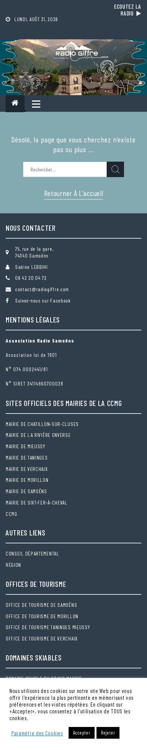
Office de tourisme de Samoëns (41, 605)
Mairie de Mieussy (25, 446)
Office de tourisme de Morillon (42, 616)
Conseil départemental (32, 553)
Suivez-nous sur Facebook (43, 300)
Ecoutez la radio (127, 10)
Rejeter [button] (108, 733)
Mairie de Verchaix (27, 469)
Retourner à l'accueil (73, 193)
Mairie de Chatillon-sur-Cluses (42, 424)
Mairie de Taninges (27, 457)
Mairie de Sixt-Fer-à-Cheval (36, 502)
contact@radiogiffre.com (42, 289)
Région (13, 565)
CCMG (11, 514)
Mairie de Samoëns (26, 491)
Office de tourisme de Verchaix (42, 638)
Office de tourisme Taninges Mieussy (48, 627)
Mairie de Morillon (27, 480)
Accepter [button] (81, 733)
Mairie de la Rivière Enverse (38, 435)
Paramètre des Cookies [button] (37, 733)
